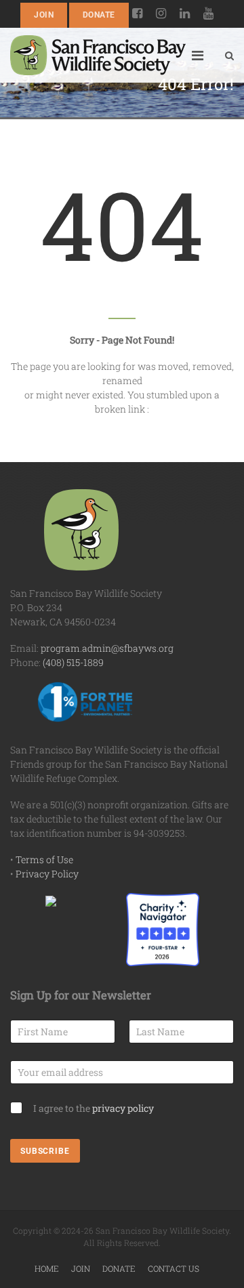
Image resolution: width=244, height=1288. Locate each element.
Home (47, 1268)
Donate (99, 15)
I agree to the (93, 1108)
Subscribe (45, 1151)
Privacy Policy (47, 873)
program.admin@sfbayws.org (107, 648)
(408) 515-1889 (73, 662)
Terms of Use (44, 859)
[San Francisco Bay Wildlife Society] (98, 55)
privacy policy (123, 1108)
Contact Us (173, 1268)
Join (44, 15)
